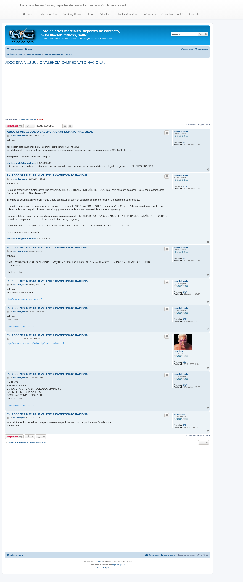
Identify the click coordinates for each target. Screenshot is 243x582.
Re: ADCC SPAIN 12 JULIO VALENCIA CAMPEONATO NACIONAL (48, 175)
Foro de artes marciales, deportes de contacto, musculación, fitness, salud (73, 5)
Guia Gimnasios (47, 14)
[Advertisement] (107, 91)
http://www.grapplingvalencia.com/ (24, 299)
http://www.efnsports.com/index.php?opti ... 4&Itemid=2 (35, 343)
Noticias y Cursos (72, 14)
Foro (91, 14)
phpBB (100, 561)
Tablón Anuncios (127, 14)
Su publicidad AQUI (172, 14)
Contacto (194, 14)
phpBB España (118, 565)
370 (184, 425)
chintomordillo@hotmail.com (21, 163)
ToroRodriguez (180, 414)
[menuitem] (28, 49)
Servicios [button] (148, 14)
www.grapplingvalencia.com (21, 326)
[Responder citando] (166, 132)
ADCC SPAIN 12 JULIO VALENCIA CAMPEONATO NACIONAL (55, 63)
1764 (185, 142)
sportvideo (178, 351)
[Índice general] (23, 35)
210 (184, 362)
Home (29, 14)
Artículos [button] (104, 14)
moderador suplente (27, 119)
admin (40, 119)
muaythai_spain (181, 131)
